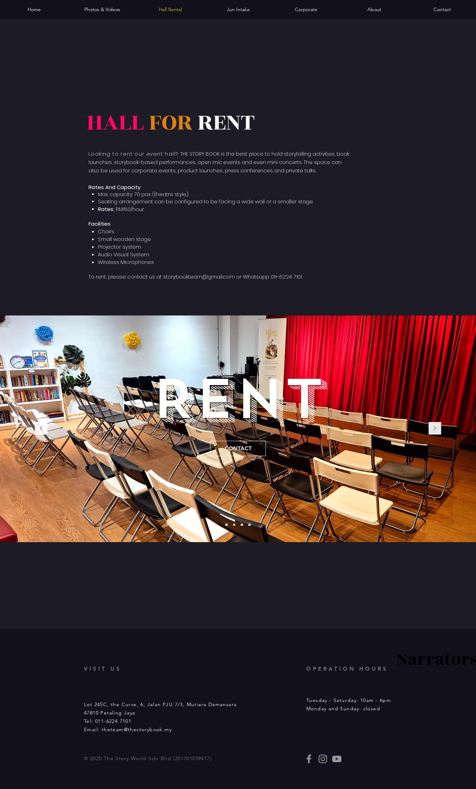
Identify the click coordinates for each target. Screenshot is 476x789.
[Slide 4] (249, 525)
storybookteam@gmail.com (199, 276)
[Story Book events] (337, 759)
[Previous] (41, 429)
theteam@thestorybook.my (137, 729)
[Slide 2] (234, 525)
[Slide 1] (226, 525)
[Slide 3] (242, 525)
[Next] (435, 429)
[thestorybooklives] (309, 759)
